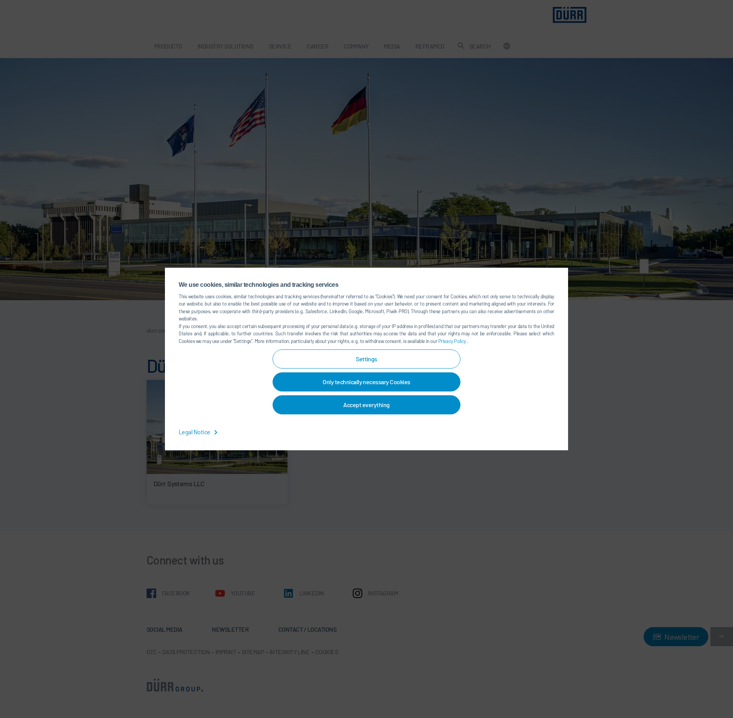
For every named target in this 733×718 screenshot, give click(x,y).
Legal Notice (195, 431)
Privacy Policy (452, 341)
